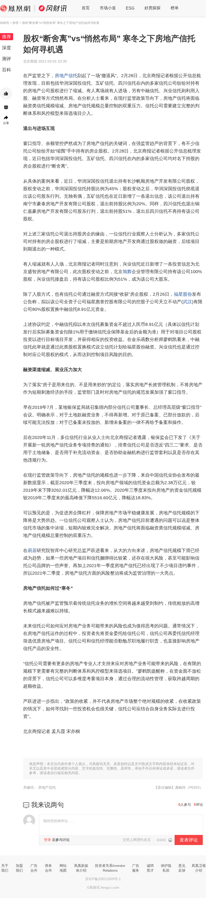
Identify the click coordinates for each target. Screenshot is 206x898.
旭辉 (127, 271)
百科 (6, 69)
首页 (86, 8)
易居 (32, 550)
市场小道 (108, 8)
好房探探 (152, 8)
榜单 (175, 8)
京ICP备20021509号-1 (103, 879)
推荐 (6, 36)
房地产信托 (66, 75)
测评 (6, 58)
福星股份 (183, 294)
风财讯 (4, 23)
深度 (6, 47)
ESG (130, 8)
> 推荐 (14, 23)
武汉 (187, 301)
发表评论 (189, 839)
